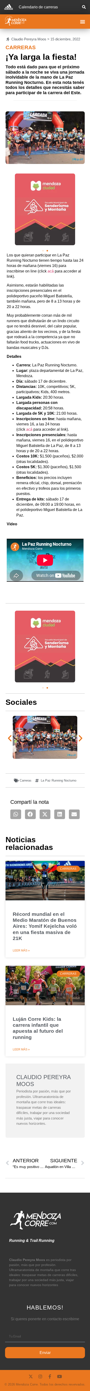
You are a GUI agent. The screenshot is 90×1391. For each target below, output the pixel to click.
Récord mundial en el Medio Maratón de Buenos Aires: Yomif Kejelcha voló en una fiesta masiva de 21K (45, 926)
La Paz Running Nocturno (58, 780)
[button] (84, 7)
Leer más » (21, 950)
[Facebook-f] (50, 1376)
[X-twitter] (31, 1376)
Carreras (21, 47)
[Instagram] (40, 1376)
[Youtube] (59, 1376)
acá (51, 271)
